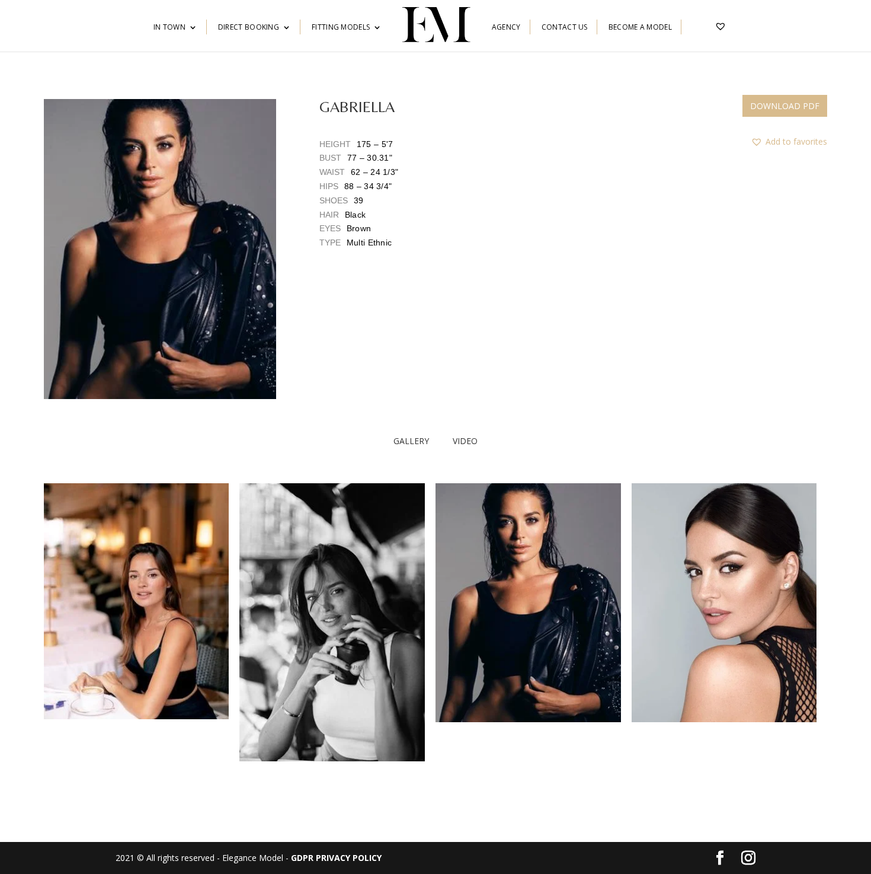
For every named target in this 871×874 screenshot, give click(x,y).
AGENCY (506, 27)
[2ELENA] (332, 758)
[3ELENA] (528, 719)
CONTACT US (565, 27)
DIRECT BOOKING (248, 27)
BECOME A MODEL (640, 27)
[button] (160, 249)
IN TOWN (169, 27)
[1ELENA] (136, 716)
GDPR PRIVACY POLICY (336, 857)
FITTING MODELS (341, 27)
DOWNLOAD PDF (784, 105)
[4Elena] (724, 719)
